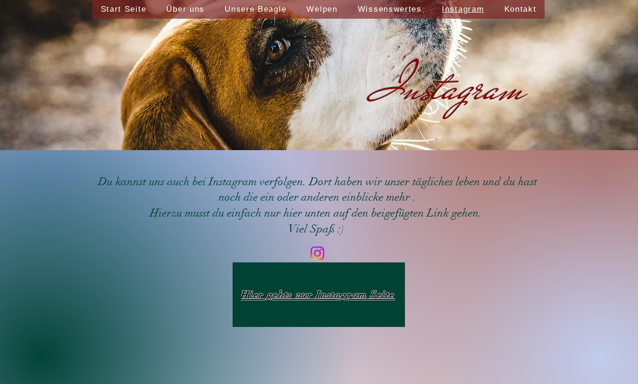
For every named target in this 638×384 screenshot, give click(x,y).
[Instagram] (317, 253)
